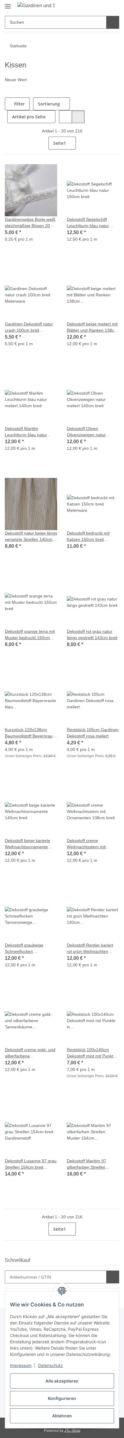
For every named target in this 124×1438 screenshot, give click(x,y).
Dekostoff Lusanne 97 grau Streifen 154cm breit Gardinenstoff (31, 1164)
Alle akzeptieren (62, 1380)
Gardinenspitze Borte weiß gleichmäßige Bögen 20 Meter (31, 223)
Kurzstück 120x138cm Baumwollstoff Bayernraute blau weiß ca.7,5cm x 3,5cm (28, 733)
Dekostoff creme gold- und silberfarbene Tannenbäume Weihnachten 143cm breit (31, 1053)
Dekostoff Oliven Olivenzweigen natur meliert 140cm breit (88, 432)
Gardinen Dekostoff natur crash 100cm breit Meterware (30, 327)
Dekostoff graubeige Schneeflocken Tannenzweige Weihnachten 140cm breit (31, 948)
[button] (90, 7)
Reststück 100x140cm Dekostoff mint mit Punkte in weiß (93, 1053)
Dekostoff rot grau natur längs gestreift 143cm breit (91, 635)
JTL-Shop (72, 1430)
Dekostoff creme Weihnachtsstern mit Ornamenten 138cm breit (92, 844)
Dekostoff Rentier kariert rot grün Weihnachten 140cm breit (91, 948)
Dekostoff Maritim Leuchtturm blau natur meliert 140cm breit (28, 432)
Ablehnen (62, 1415)
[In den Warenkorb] (112, 1276)
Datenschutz (50, 1365)
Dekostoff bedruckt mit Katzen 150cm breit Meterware (90, 536)
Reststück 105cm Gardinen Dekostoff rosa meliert (91, 733)
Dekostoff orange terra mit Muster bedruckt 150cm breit (27, 635)
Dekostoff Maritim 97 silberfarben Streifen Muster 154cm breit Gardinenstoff (88, 1164)
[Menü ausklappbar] (8, 3)
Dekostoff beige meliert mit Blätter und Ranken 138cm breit (90, 327)
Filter (20, 104)
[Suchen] (112, 22)
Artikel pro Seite (28, 117)
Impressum (21, 1365)
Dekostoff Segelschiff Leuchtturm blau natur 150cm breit (90, 223)
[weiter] (113, 143)
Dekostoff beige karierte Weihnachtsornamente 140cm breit (29, 844)
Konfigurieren (62, 1398)
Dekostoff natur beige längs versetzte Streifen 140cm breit (28, 536)
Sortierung (50, 104)
